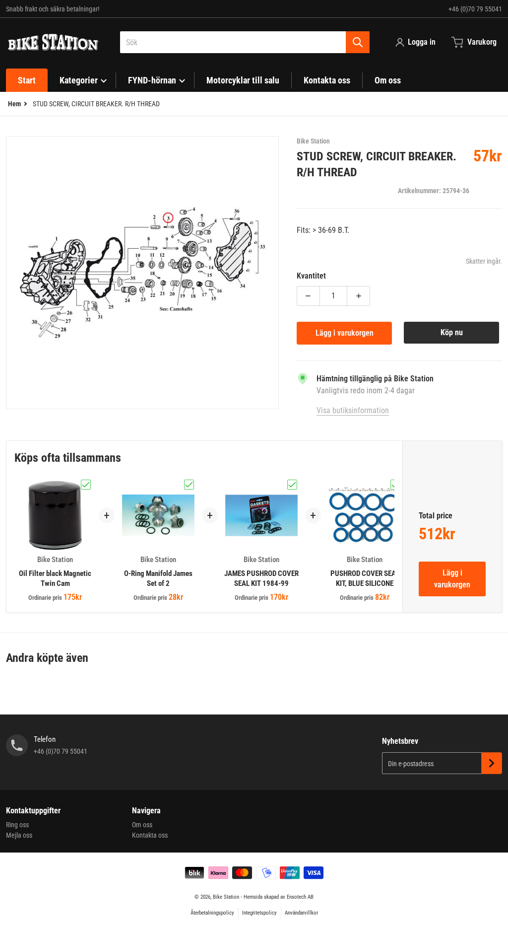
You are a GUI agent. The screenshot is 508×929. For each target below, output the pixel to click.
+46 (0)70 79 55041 (475, 9)
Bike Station (226, 897)
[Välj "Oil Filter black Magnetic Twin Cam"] (86, 485)
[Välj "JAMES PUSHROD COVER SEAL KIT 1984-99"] (292, 485)
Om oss (142, 825)
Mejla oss (19, 835)
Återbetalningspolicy (212, 913)
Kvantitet (311, 276)
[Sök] (358, 42)
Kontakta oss (150, 835)
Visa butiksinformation (353, 410)
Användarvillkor (301, 913)
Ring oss (17, 825)
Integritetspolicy (259, 913)
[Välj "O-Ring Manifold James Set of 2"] (189, 485)
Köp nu (452, 332)
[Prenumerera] (491, 763)
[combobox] (245, 42)
